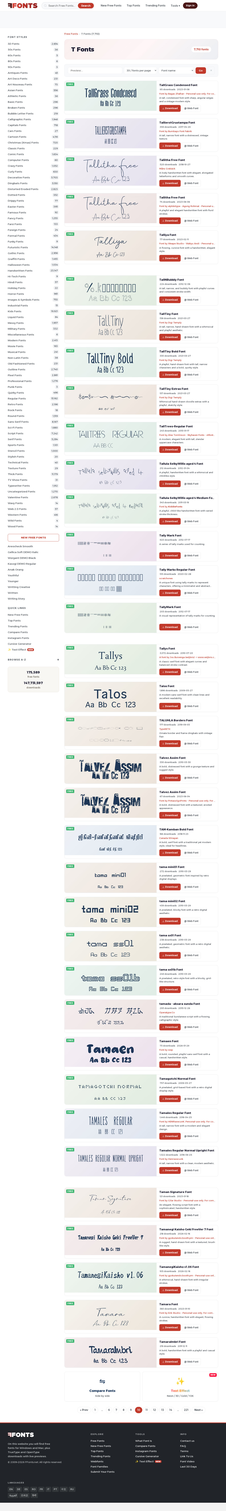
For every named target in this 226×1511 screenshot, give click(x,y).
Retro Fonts (15, 404)
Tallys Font (167, 648)
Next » (198, 1410)
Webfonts (97, 1461)
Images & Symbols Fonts (23, 299)
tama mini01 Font (171, 867)
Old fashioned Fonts (21, 363)
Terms (184, 1451)
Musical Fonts (16, 352)
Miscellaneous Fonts (21, 334)
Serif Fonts (15, 439)
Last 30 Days (188, 1466)
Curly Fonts (15, 171)
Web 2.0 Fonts (17, 509)
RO (34, 1489)
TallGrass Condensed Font (178, 85)
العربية (13, 1495)
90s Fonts (14, 67)
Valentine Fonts (18, 497)
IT (48, 1489)
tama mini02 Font (172, 901)
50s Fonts (14, 49)
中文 (63, 1489)
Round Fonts (16, 416)
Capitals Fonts (17, 125)
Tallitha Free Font (172, 160)
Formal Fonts (16, 235)
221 (186, 1410)
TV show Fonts (17, 479)
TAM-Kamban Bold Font (176, 829)
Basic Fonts (15, 101)
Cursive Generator (19, 643)
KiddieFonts (175, 506)
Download (171, 108)
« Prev (84, 1410)
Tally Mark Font (170, 535)
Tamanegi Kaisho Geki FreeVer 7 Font (186, 1229)
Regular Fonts (17, 398)
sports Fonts (16, 445)
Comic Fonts (16, 154)
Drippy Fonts (16, 200)
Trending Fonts (155, 5)
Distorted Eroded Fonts (23, 189)
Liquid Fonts (16, 317)
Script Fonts (15, 433)
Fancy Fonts (15, 218)
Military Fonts (16, 328)
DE (18, 1489)
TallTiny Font (168, 314)
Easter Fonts (16, 206)
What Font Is (143, 1440)
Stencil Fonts (16, 450)
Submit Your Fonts (102, 1471)
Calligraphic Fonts (19, 119)
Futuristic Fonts (18, 247)
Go (201, 70)
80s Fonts (14, 61)
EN (11, 1489)
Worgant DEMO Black (22, 558)
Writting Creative (19, 587)
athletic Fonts (17, 96)
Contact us (187, 1440)
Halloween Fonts (19, 264)
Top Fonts (133, 5)
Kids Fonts (14, 311)
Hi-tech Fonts (17, 276)
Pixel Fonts (15, 375)
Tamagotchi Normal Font (177, 1078)
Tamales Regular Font (175, 1113)
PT (55, 1489)
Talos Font (166, 686)
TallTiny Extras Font (173, 388)
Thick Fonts (15, 474)
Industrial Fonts (18, 305)
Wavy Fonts (15, 503)
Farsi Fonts (15, 224)
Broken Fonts (16, 107)
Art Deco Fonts (17, 78)
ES (26, 1489)
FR (41, 1489)
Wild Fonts (15, 520)
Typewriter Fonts (19, 485)
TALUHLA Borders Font (176, 720)
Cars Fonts (15, 131)
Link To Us (186, 1456)
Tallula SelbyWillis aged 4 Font (181, 463)
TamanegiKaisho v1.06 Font (179, 1267)
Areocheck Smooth (20, 546)
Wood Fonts (15, 526)
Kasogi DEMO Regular (22, 563)
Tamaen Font (169, 1041)
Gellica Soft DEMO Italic (23, 552)
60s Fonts (14, 55)
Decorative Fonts (19, 177)
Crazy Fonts (15, 165)
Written (13, 592)
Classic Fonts (16, 148)
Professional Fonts (20, 381)
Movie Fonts (15, 346)
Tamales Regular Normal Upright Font (186, 1150)
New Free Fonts (111, 5)
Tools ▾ (175, 5)
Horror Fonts (16, 293)
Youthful (13, 575)
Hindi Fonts (15, 282)
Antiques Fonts (18, 72)
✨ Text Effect (20, 649)
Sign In (190, 5)
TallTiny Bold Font (172, 351)
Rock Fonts (15, 410)
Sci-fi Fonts (15, 427)
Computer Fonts (18, 160)
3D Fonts (13, 43)
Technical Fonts (18, 462)
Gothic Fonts (16, 253)
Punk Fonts (15, 386)
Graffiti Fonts (16, 259)
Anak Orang (15, 569)
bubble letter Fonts (20, 113)
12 (154, 1410)
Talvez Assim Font (172, 757)
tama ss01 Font (170, 935)
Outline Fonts (16, 369)
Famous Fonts (17, 212)
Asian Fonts (15, 90)
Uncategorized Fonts (21, 491)
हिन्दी (34, 1495)
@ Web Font (191, 108)
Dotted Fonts (16, 194)
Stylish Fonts (16, 456)
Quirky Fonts (16, 392)
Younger (13, 581)
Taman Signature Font (175, 1192)
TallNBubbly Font (171, 279)
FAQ (183, 1446)
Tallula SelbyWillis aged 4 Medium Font (187, 498)
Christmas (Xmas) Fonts (23, 142)
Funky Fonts (15, 241)
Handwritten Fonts (20, 270)
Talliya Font (167, 234)
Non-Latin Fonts (18, 357)
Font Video (187, 1461)
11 (146, 1410)
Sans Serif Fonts (18, 421)
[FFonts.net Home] (23, 5)
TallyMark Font (170, 607)
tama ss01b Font (171, 969)
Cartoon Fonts (17, 136)
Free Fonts (71, 33)
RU (72, 1489)
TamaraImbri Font (172, 1341)
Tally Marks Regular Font (177, 569)
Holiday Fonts (16, 288)
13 (162, 1410)
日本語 (24, 1495)
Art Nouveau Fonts (20, 84)
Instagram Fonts (18, 638)
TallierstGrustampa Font (177, 122)
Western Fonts (17, 514)
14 (170, 1410)
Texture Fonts (17, 468)
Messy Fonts (16, 323)
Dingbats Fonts (17, 183)
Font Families (99, 1466)
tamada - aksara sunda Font (179, 1003)
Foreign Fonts (16, 230)
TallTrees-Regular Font (176, 426)
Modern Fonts (17, 340)
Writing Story (16, 598)
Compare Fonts (18, 632)
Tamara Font (168, 1304)
